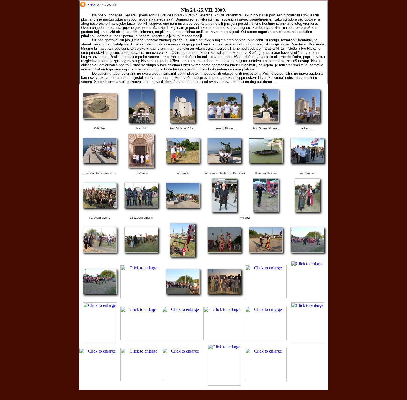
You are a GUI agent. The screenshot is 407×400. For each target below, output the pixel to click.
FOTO (95, 4)
